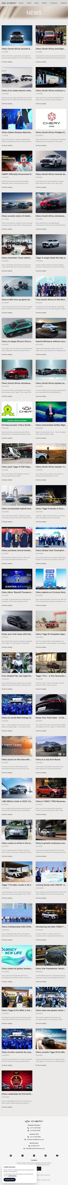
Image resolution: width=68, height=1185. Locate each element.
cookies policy (12, 1175)
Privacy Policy (37, 1180)
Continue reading (7, 62)
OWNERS (44, 3)
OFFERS (29, 3)
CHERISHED (64, 3)
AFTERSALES (53, 3)
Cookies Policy (46, 1180)
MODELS (21, 3)
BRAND (36, 3)
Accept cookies (9, 1179)
